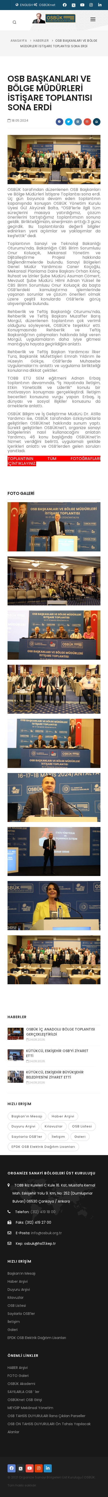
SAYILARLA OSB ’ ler (23, 1391)
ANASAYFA (19, 40)
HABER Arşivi (18, 1367)
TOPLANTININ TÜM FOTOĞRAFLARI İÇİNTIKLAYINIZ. (54, 461)
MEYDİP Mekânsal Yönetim (30, 1407)
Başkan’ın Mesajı (27, 1116)
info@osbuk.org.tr (46, 1232)
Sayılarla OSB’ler (27, 1136)
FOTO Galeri (18, 1375)
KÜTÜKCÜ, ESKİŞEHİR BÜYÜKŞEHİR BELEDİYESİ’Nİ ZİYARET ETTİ (55, 1075)
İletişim (58, 1136)
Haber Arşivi (63, 1116)
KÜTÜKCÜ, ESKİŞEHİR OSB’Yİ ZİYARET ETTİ (57, 1053)
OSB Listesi (82, 1126)
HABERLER (41, 40)
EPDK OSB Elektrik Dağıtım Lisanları (43, 1146)
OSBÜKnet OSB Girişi (25, 1399)
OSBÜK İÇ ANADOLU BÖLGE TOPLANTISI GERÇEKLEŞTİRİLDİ (60, 1032)
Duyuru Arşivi (23, 1126)
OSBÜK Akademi (21, 1383)
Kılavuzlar (54, 1126)
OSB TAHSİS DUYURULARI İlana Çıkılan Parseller (46, 1415)
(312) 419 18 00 (43, 1211)
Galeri (80, 1136)
